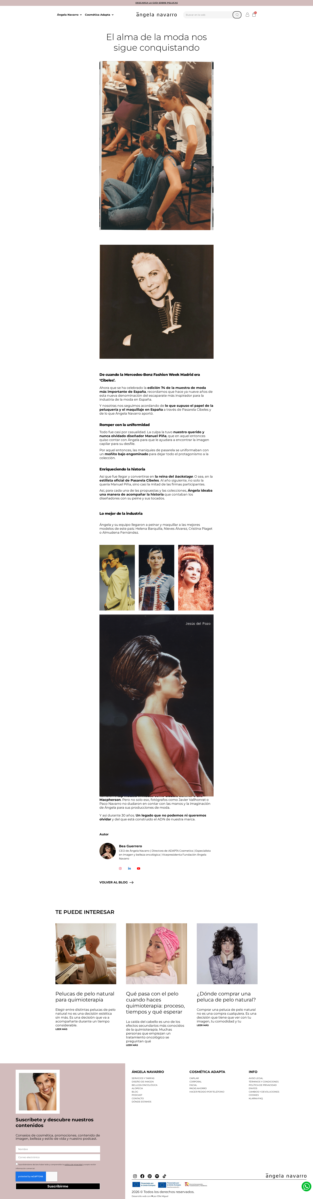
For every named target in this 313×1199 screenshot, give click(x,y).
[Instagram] (120, 868)
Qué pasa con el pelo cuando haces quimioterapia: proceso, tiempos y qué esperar (155, 1003)
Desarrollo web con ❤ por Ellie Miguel (150, 1196)
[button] (247, 14)
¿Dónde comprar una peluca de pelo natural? (226, 997)
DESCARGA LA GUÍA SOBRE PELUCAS (156, 2)
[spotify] (157, 1176)
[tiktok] (164, 1176)
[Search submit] (237, 14)
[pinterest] (149, 1176)
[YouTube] (138, 868)
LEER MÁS (61, 1029)
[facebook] (142, 1176)
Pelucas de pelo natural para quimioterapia (84, 997)
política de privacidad (73, 1165)
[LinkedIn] (129, 868)
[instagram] (135, 1176)
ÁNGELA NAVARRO (148, 1072)
